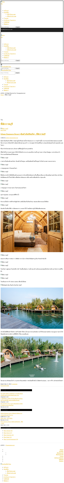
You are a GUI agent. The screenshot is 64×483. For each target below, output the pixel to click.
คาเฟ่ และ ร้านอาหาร (10, 20)
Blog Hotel (8, 437)
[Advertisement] (32, 107)
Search (17, 27)
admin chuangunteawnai (12, 137)
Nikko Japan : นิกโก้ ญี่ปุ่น (6, 418)
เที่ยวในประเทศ (11, 14)
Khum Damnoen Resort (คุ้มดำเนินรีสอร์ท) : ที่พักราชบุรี (23, 134)
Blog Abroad (8, 430)
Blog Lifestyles (9, 435)
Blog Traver (8, 433)
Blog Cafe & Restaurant (11, 439)
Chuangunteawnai (10, 445)
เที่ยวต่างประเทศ (11, 16)
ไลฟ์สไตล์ (6, 22)
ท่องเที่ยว (6, 12)
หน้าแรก (6, 10)
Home (2, 95)
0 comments (14, 384)
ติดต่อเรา (6, 24)
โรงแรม (6, 18)
